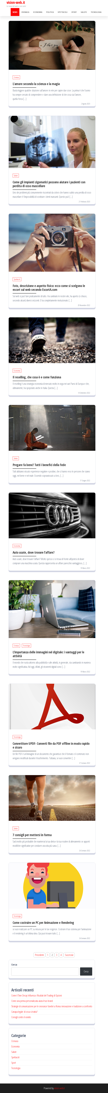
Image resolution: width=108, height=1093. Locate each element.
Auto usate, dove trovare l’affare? (33, 552)
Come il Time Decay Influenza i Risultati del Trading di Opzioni (36, 995)
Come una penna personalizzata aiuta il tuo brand (32, 1001)
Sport (74, 12)
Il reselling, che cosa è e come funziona (37, 377)
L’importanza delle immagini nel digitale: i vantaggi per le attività (48, 654)
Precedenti (39, 955)
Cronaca (25, 12)
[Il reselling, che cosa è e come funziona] (52, 340)
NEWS (15, 12)
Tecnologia (96, 12)
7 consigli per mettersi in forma (32, 835)
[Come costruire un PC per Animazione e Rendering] (52, 885)
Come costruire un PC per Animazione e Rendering (43, 922)
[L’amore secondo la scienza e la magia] (52, 45)
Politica (50, 12)
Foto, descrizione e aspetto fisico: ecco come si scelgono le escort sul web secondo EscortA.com (49, 287)
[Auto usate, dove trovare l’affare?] (52, 515)
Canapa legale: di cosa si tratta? (24, 1011)
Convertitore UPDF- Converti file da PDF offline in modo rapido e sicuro (51, 745)
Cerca (14, 964)
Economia (37, 12)
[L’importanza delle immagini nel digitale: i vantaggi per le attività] (52, 609)
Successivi (69, 955)
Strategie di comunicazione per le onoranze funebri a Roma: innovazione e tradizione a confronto (51, 1006)
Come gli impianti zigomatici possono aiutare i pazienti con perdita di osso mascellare (49, 184)
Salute (84, 12)
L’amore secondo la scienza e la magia (36, 83)
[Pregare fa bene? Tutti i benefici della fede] (52, 427)
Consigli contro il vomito (21, 1017)
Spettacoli (62, 12)
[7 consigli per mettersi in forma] (52, 798)
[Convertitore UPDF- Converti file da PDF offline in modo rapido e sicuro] (52, 706)
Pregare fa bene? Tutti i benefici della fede (39, 465)
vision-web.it (59, 1088)
